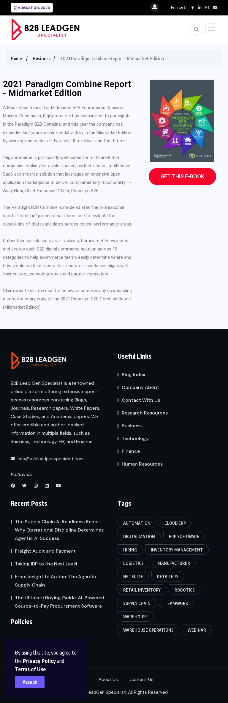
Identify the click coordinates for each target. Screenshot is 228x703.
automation (137, 523)
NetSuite (133, 576)
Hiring (130, 549)
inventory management (177, 549)
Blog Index (133, 374)
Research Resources (145, 413)
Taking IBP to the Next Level (46, 564)
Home (16, 59)
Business (41, 59)
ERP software (184, 536)
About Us (108, 679)
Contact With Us (141, 400)
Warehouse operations (148, 630)
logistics (133, 563)
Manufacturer (174, 563)
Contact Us (141, 679)
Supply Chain (137, 603)
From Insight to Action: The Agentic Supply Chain (55, 580)
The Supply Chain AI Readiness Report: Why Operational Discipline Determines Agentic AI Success (59, 529)
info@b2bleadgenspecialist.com (50, 459)
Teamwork (176, 603)
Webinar (197, 630)
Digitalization (139, 536)
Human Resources (142, 464)
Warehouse (135, 616)
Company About (140, 387)
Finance (131, 451)
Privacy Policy (39, 660)
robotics (185, 589)
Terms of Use (30, 669)
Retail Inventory (142, 589)
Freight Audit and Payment (45, 551)
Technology (135, 438)
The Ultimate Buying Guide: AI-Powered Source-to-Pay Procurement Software (59, 602)
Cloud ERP (175, 523)
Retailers (167, 576)
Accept (30, 682)
